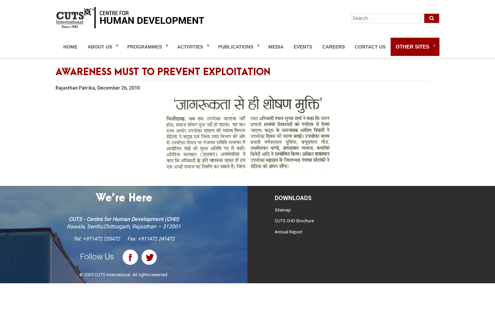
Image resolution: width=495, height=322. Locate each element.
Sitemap (283, 210)
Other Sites (412, 47)
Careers (333, 47)
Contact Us (370, 47)
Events (303, 47)
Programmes (144, 47)
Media (276, 47)
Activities (190, 47)
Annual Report (288, 231)
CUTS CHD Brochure (294, 220)
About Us (100, 47)
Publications (235, 47)
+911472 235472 (101, 239)
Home (70, 47)
